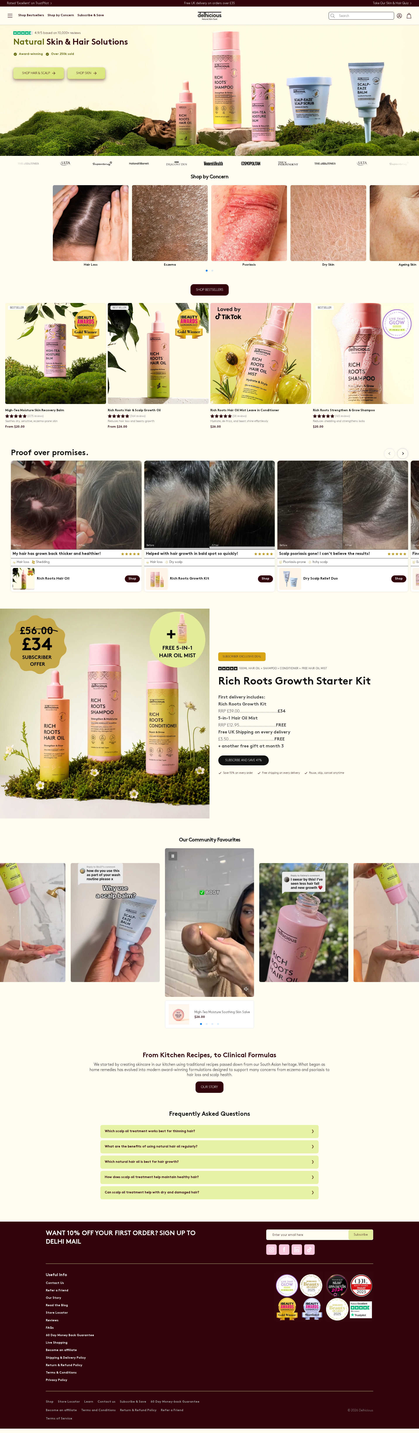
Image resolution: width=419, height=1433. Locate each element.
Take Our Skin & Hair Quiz (391, 3)
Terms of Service (59, 1418)
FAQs (50, 1328)
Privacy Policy (56, 1380)
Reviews (52, 1320)
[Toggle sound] (246, 989)
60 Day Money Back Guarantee (70, 1335)
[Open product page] (91, 223)
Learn (88, 1401)
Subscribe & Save (133, 1401)
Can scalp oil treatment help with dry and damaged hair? (152, 1192)
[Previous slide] (389, 453)
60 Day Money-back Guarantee (175, 1401)
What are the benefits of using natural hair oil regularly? (151, 1146)
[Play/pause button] (172, 856)
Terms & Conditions (61, 1372)
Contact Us (55, 1283)
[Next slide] (402, 453)
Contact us (106, 1401)
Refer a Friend (57, 1290)
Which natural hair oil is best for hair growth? (142, 1162)
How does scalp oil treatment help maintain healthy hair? (152, 1177)
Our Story (53, 1298)
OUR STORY (209, 1087)
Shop (49, 1401)
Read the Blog (57, 1305)
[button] (10, 16)
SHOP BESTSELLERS (209, 289)
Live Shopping (56, 1342)
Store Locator (57, 1312)
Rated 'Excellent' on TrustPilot (28, 3)
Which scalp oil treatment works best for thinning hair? (150, 1131)
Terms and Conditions (98, 1410)
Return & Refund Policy (64, 1365)
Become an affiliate (61, 1350)
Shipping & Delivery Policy (66, 1357)
